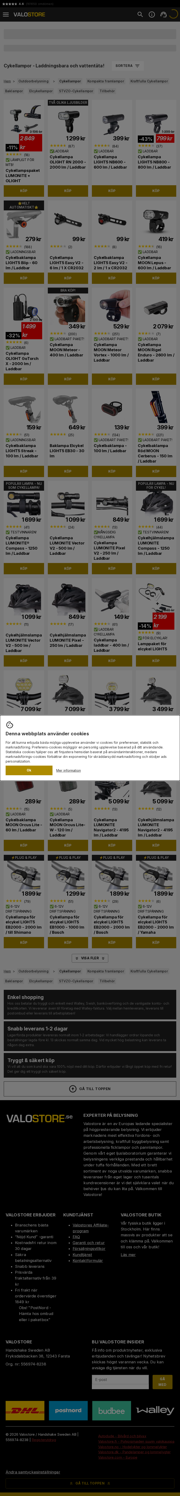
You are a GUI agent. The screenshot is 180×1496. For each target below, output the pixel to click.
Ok (29, 770)
